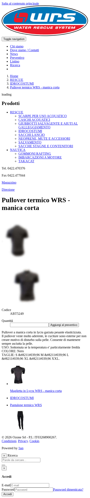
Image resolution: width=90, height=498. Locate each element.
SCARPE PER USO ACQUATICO (42, 116)
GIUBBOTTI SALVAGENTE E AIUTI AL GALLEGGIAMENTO (48, 125)
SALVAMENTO (29, 142)
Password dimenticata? (68, 489)
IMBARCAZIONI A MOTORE (40, 157)
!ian (20, 448)
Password (8, 489)
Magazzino (9, 182)
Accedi (7, 494)
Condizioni (9, 441)
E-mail (6, 485)
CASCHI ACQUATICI (34, 120)
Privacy (23, 441)
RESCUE (16, 80)
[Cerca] (3, 465)
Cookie (34, 441)
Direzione (8, 189)
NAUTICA (18, 150)
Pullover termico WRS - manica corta (34, 87)
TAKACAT (26, 161)
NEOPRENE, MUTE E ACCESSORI (44, 138)
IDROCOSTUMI (22, 83)
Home (14, 76)
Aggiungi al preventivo (63, 324)
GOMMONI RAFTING (34, 153)
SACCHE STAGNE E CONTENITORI (45, 146)
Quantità (7, 321)
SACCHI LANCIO (31, 135)
